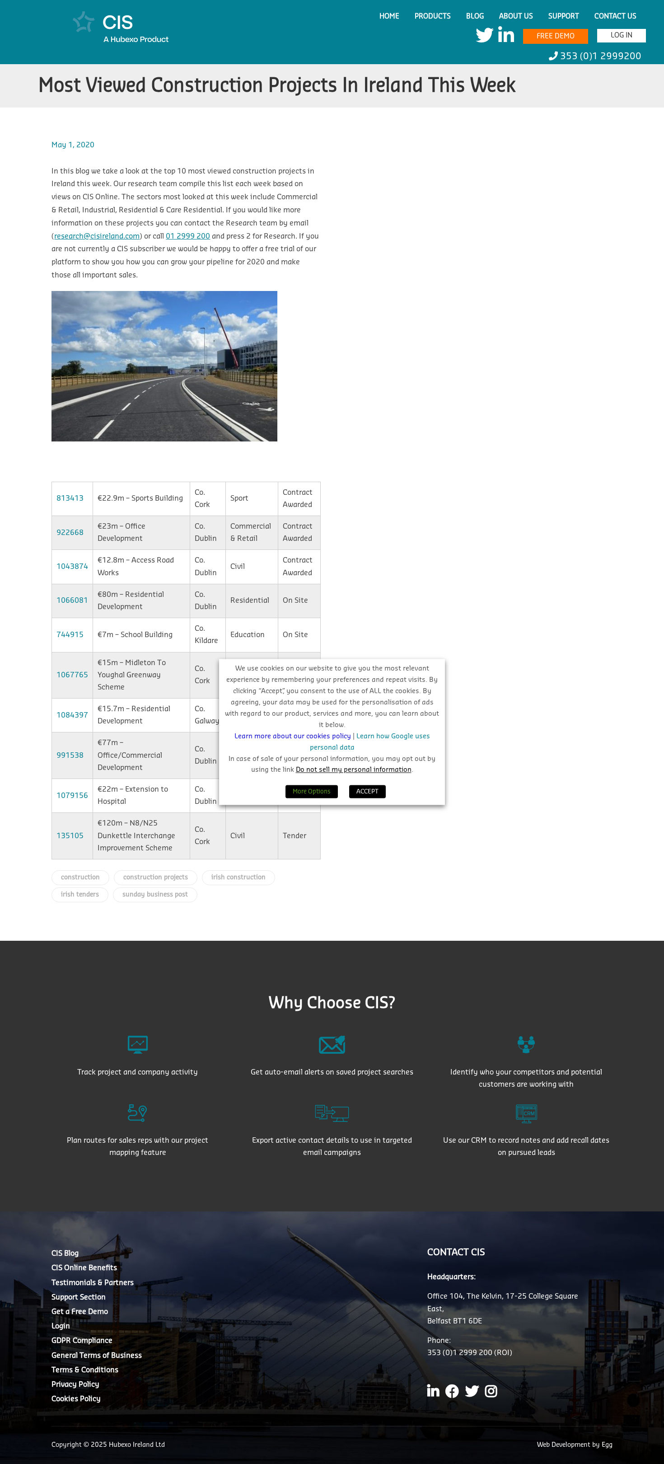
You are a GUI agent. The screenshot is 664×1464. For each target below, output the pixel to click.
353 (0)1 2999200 (599, 56)
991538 (70, 755)
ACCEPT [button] (367, 792)
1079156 (72, 795)
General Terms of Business (96, 1355)
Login (60, 1326)
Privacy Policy (75, 1384)
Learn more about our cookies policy (293, 736)
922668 (70, 532)
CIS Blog (65, 1253)
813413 (70, 498)
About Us (516, 16)
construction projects (155, 877)
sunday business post (155, 895)
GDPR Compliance (81, 1340)
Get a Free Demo (79, 1311)
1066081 (72, 600)
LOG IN (621, 35)
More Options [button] (312, 792)
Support (563, 16)
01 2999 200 (188, 236)
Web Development (564, 1445)
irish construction (238, 877)
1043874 (72, 566)
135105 (70, 836)
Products (433, 16)
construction (80, 877)
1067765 (72, 675)
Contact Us (615, 16)
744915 (70, 634)
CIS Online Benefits (84, 1268)
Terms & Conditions (84, 1370)
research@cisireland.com (97, 236)
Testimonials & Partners (92, 1282)
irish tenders (80, 895)
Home (389, 16)
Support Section (78, 1297)
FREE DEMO (556, 36)
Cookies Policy (76, 1399)
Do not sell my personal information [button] (353, 770)
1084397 (72, 715)
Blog (475, 16)
